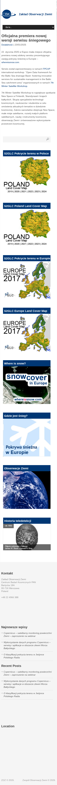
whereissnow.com (10, 62)
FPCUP (46, 69)
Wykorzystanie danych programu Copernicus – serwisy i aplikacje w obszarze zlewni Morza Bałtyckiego (27, 645)
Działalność (7, 44)
